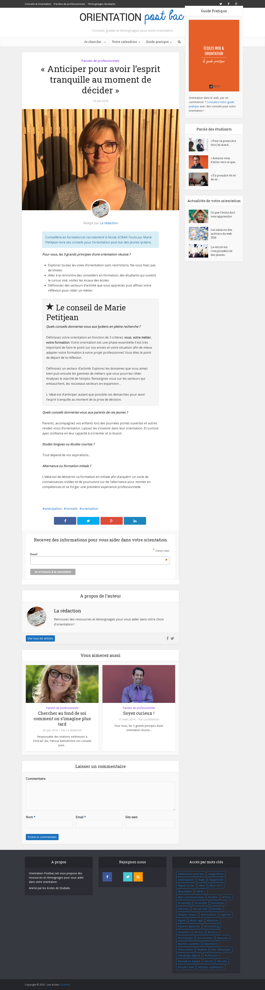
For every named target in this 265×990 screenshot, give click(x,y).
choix (227, 897)
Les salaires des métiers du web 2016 (221, 233)
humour (214, 920)
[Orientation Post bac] (132, 17)
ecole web (201, 909)
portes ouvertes (190, 944)
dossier (184, 909)
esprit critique (188, 914)
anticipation (53, 508)
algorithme (217, 874)
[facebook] (107, 876)
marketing (212, 926)
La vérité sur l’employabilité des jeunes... (221, 251)
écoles (223, 961)
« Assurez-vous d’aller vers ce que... (224, 160)
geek (183, 920)
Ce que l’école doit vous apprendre (223, 214)
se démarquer (222, 949)
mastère (185, 932)
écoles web (187, 967)
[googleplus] (117, 876)
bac (203, 885)
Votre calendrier (124, 42)
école (209, 961)
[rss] (138, 876)
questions (212, 944)
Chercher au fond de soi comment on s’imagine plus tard (62, 718)
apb (202, 879)
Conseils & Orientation (38, 4)
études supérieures (212, 967)
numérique (186, 938)
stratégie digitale (190, 955)
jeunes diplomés (190, 926)
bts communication (192, 897)
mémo (214, 932)
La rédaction (109, 223)
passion (224, 938)
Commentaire (36, 778)
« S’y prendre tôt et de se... (223, 177)
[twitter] (127, 876)
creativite (218, 903)
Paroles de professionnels (69, 4)
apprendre (217, 879)
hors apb (197, 920)
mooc (200, 932)
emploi (218, 909)
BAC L (202, 891)
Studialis (65, 984)
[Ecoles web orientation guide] (214, 55)
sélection (212, 955)
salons (203, 949)
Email (98, 554)
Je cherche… (93, 42)
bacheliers (186, 891)
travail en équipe (190, 961)
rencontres (186, 949)
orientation (90, 508)
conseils (72, 508)
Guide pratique (157, 42)
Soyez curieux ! (138, 713)
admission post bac (192, 874)
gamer (227, 914)
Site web (131, 817)
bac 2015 (217, 885)
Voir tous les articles (40, 638)
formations (210, 914)
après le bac (187, 885)
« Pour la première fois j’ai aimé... (223, 143)
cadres (214, 897)
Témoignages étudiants (101, 4)
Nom (31, 817)
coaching (185, 903)
